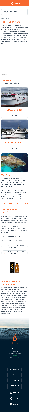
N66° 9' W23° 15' (5, 18)
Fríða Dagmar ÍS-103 (13, 110)
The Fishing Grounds (11, 22)
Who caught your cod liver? (10, 83)
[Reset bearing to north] (3, 53)
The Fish (5, 175)
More (26, 203)
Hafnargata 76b (14, 351)
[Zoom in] (3, 49)
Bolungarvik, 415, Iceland (14, 353)
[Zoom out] (3, 51)
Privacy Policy (14, 363)
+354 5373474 (16, 357)
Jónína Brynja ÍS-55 (12, 142)
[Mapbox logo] (5, 74)
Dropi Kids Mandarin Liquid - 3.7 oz (11, 283)
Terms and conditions (14, 361)
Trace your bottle (6, 279)
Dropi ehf (14, 349)
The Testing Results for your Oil (9, 203)
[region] (14, 61)
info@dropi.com (14, 355)
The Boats (6, 80)
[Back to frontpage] (15, 3)
